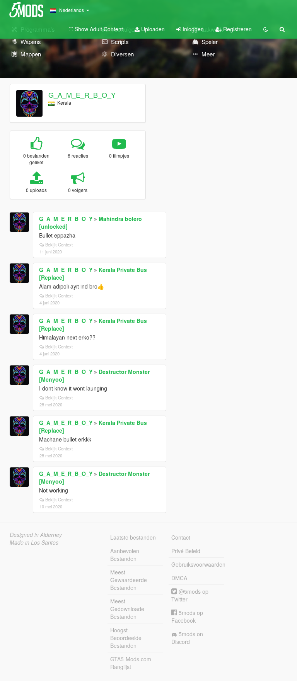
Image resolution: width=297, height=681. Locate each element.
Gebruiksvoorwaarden (197, 564)
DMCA (179, 578)
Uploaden (152, 29)
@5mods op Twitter (189, 595)
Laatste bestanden (133, 537)
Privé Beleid (185, 551)
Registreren (237, 29)
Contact (180, 537)
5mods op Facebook (187, 616)
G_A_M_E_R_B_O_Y (82, 95)
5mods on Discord (187, 637)
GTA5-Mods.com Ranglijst (130, 663)
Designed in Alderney (36, 534)
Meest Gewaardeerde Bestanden (128, 579)
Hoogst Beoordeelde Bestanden (126, 637)
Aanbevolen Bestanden (124, 554)
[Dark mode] (266, 29)
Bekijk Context (59, 244)
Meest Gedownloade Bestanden (127, 608)
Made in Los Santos (34, 542)
